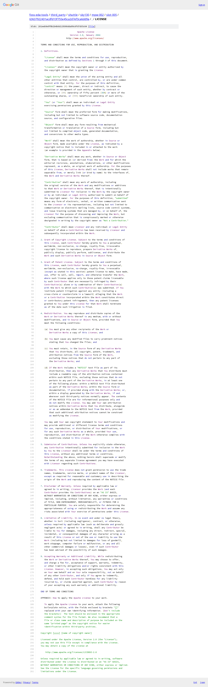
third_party (58, 15)
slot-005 (111, 15)
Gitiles (18, 682)
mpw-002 (98, 15)
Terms (35, 682)
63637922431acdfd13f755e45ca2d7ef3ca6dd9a (59, 19)
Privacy (26, 682)
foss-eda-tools (38, 15)
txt (195, 682)
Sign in (202, 4)
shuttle (73, 15)
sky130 (84, 15)
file (91, 26)
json (202, 682)
